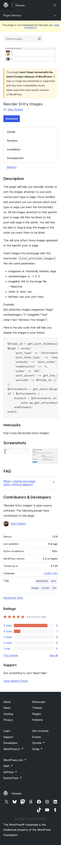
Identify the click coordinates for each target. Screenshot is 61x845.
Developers (10, 743)
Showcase (38, 702)
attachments (42, 581)
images (35, 588)
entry (53, 581)
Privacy (8, 720)
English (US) (51, 573)
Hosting (8, 714)
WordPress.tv (13, 749)
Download (12, 118)
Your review (10, 655)
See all (53, 655)
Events (36, 737)
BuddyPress (12, 778)
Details (11, 131)
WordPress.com (14, 760)
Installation (14, 149)
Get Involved (40, 731)
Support (12, 167)
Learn (6, 731)
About (7, 702)
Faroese (16, 793)
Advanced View (13, 597)
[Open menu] (55, 5)
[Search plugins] (39, 38)
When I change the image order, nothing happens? (19, 483)
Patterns (37, 720)
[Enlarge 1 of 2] (24, 453)
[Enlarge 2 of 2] (53, 453)
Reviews (12, 140)
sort (54, 588)
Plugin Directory (12, 15)
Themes (37, 707)
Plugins (36, 714)
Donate (38, 743)
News (7, 707)
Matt (8, 766)
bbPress (10, 772)
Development (15, 158)
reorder (45, 588)
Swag (37, 749)
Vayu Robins (15, 109)
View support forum (15, 681)
